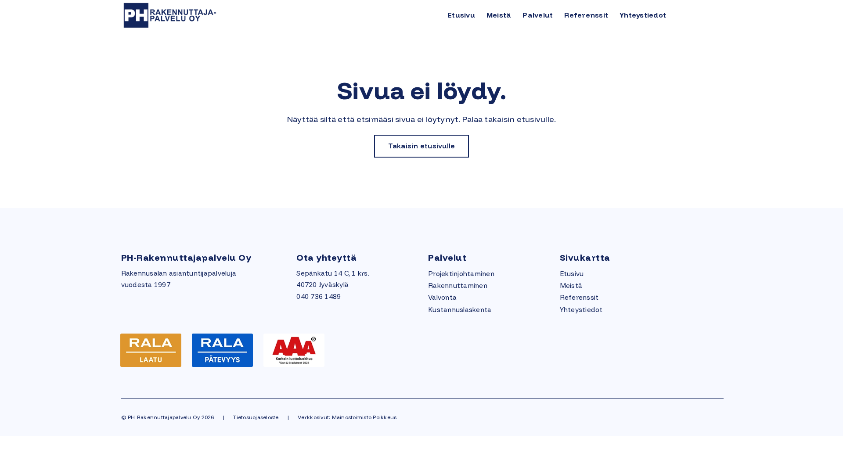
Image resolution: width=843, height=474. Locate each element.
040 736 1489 (318, 296)
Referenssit (586, 15)
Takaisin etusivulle (421, 145)
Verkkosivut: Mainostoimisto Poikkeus (347, 417)
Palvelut (537, 15)
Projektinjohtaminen (461, 273)
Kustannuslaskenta (459, 309)
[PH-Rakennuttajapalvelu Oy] (194, 14)
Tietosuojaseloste (255, 417)
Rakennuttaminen (457, 285)
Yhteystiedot (643, 15)
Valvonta (442, 297)
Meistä (499, 15)
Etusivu (461, 15)
